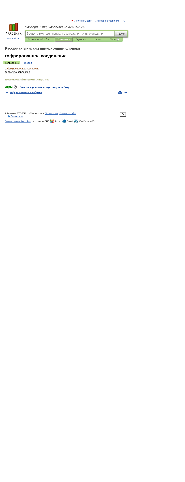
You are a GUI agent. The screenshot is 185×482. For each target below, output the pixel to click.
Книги (97, 39)
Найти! (121, 33)
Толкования (63, 39)
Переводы (81, 39)
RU (123, 21)
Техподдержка (51, 113)
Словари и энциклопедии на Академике (55, 27)
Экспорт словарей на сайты (18, 121)
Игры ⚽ (114, 39)
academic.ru (13, 38)
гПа (120, 92)
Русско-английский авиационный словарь (39, 39)
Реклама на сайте (67, 113)
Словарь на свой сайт (107, 21)
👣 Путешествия (15, 116)
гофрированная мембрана (26, 92)
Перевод (27, 62)
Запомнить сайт (83, 21)
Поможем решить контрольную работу (45, 87)
